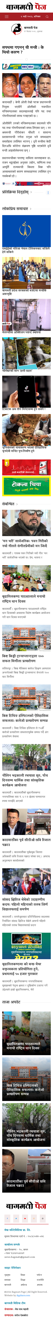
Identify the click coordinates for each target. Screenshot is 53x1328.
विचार (23, 1275)
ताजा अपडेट (11, 1002)
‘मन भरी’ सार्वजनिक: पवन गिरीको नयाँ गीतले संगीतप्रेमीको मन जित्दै (25, 544)
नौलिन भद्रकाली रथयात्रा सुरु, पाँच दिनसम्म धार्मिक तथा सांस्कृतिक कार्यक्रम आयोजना (25, 781)
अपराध (39, 1285)
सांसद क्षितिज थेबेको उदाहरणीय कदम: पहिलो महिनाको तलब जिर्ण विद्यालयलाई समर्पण (25, 905)
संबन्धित (8, 504)
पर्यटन (39, 1275)
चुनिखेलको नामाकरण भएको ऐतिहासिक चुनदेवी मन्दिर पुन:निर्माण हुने (24, 449)
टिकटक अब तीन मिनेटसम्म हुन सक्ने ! (23, 409)
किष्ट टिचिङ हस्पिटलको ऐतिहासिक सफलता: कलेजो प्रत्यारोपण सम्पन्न (25, 718)
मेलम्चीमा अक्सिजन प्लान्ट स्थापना (21, 332)
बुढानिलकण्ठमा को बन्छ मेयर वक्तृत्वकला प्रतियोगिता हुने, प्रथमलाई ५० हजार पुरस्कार (21, 969)
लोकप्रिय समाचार (15, 209)
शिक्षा (23, 1280)
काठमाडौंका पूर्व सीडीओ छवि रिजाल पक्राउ (26, 842)
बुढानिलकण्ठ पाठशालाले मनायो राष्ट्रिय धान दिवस (23, 599)
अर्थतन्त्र (24, 1285)
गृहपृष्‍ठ (7, 1275)
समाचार (7, 1280)
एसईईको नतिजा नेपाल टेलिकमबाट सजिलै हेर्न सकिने (26, 250)
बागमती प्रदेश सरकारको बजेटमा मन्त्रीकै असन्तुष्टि (24, 292)
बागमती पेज (30, 28)
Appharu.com (23, 1296)
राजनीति (40, 1280)
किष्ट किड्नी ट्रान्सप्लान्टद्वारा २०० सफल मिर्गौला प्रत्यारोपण (23, 659)
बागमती (7, 1285)
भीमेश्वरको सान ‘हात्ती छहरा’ (17, 371)
